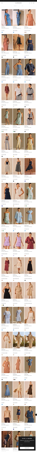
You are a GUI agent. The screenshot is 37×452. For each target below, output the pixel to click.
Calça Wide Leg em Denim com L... (17, 28)
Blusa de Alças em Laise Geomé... (5, 201)
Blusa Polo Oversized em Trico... (28, 102)
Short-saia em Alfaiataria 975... (5, 251)
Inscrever (27, 447)
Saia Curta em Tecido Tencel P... (5, 102)
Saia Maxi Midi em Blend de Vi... (5, 276)
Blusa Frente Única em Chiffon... (16, 127)
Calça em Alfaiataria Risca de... (16, 152)
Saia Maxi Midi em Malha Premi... (17, 375)
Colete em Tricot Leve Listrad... (28, 127)
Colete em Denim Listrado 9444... (28, 425)
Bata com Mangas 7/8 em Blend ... (28, 251)
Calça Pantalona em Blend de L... (5, 350)
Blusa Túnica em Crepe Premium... (17, 350)
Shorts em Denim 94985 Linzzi (16, 425)
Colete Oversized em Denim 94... (5, 28)
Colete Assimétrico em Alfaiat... (16, 251)
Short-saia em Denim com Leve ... (28, 375)
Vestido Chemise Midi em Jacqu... (28, 226)
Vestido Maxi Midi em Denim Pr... (28, 400)
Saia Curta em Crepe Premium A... (5, 127)
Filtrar (22, 5)
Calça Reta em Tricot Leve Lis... (5, 152)
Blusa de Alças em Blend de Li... (28, 325)
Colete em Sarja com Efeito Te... (16, 201)
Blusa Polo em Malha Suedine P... (17, 102)
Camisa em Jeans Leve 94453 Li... (28, 77)
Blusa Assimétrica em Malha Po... (28, 28)
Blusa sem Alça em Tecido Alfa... (28, 152)
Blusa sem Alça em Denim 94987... (17, 77)
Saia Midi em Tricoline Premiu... (16, 325)
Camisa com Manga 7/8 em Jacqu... (17, 226)
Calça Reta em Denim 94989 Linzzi (5, 77)
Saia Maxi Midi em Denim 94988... (5, 400)
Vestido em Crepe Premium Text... (17, 400)
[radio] (2, 30)
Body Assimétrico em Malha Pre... (5, 375)
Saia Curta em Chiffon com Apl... (17, 276)
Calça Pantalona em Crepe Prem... (28, 350)
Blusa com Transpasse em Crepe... (28, 201)
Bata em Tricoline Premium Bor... (5, 325)
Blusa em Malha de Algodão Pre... (5, 425)
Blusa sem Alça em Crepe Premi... (5, 226)
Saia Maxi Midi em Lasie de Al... (28, 276)
